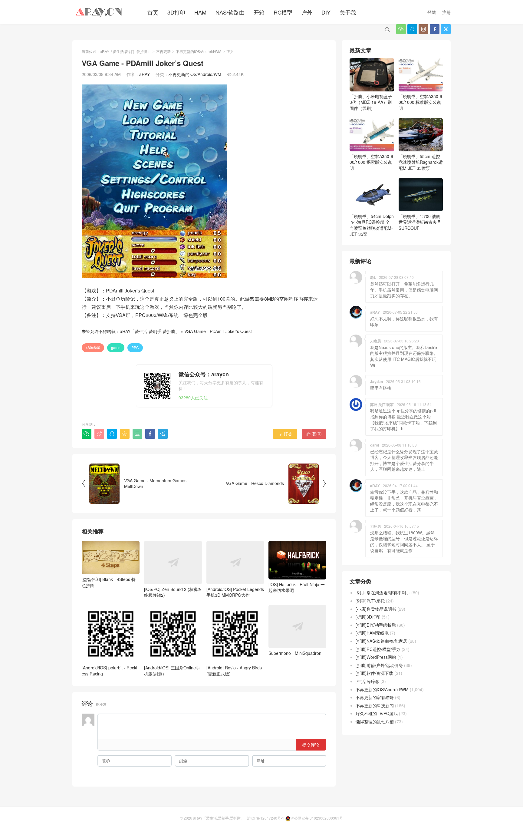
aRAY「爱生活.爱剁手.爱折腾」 (125, 51)
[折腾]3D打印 (368, 617)
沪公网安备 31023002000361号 (317, 817)
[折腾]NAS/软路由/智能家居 (381, 641)
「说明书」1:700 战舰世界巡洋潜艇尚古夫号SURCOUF (420, 222)
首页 (152, 12)
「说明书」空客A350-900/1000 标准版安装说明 (420, 102)
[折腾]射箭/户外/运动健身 (379, 665)
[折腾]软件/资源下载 (374, 673)
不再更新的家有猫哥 (375, 697)
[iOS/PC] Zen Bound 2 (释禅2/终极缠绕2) (172, 592)
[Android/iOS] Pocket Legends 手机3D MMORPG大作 (235, 592)
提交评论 (310, 745)
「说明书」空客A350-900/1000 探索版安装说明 (371, 162)
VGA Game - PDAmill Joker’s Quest (218, 331)
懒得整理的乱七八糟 (375, 721)
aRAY (144, 74)
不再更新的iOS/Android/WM (198, 51)
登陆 (431, 12)
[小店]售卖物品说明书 (376, 609)
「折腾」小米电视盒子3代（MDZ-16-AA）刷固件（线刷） (371, 102)
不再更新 (163, 51)
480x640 (93, 347)
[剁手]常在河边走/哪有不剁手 (383, 592)
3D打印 (176, 12)
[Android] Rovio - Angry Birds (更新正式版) (234, 670)
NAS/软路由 (230, 12)
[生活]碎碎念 (367, 681)
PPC (135, 347)
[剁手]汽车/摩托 (370, 601)
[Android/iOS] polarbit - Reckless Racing (109, 670)
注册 (446, 12)
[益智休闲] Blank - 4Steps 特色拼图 (109, 582)
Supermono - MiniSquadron (294, 653)
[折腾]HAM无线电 (372, 633)
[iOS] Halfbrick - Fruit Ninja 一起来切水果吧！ (296, 587)
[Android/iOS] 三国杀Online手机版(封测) (172, 670)
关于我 (348, 12)
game (115, 347)
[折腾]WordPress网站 (376, 657)
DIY (326, 12)
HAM (200, 12)
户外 (306, 12)
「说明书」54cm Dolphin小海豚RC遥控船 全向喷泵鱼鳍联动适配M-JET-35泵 (372, 225)
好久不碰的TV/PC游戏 (377, 713)
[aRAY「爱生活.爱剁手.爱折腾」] (99, 12)
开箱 (259, 12)
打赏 (285, 434)
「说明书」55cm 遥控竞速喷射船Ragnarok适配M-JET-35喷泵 (421, 162)
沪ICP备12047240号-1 (265, 817)
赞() (314, 434)
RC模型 (283, 12)
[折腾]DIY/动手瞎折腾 (376, 625)
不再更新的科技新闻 (375, 705)
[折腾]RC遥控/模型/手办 (378, 649)
